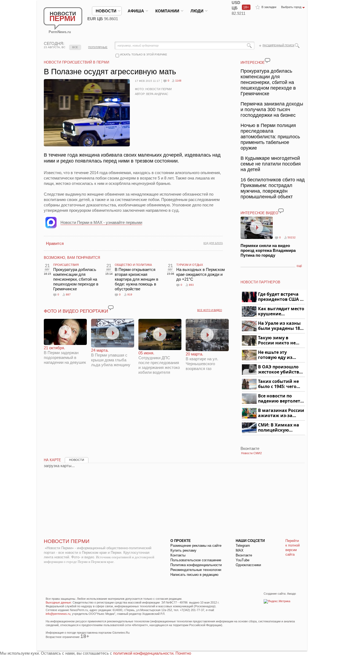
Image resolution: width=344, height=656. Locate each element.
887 (68, 294)
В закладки (268, 7)
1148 (178, 80)
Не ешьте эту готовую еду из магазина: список (278, 355)
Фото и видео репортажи (76, 311)
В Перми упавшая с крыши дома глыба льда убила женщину (110, 357)
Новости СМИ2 (251, 453)
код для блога (213, 243)
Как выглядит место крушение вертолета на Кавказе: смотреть (281, 311)
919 (129, 294)
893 (191, 284)
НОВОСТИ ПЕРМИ (66, 541)
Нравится (55, 243)
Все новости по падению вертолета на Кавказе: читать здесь (280, 398)
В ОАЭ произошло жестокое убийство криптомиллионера (280, 369)
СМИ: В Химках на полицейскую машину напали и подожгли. (279, 427)
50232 (292, 237)
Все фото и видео (209, 310)
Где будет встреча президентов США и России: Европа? (280, 297)
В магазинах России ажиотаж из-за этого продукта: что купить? (281, 413)
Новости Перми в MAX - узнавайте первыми (101, 222)
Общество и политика (133, 264)
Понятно (183, 653)
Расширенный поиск (278, 45)
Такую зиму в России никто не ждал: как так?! (277, 340)
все (75, 47)
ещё (299, 266)
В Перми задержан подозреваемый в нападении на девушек (65, 355)
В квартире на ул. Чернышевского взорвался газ (202, 361)
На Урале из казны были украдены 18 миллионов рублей (280, 326)
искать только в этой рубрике (143, 54)
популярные (98, 47)
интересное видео (259, 213)
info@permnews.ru (58, 613)
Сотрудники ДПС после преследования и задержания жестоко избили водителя (159, 363)
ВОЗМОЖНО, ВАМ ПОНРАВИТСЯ (72, 258)
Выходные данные (58, 602)
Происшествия (66, 264)
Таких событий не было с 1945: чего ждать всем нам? (278, 384)
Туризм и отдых (189, 264)
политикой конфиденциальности (143, 653)
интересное (253, 63)
